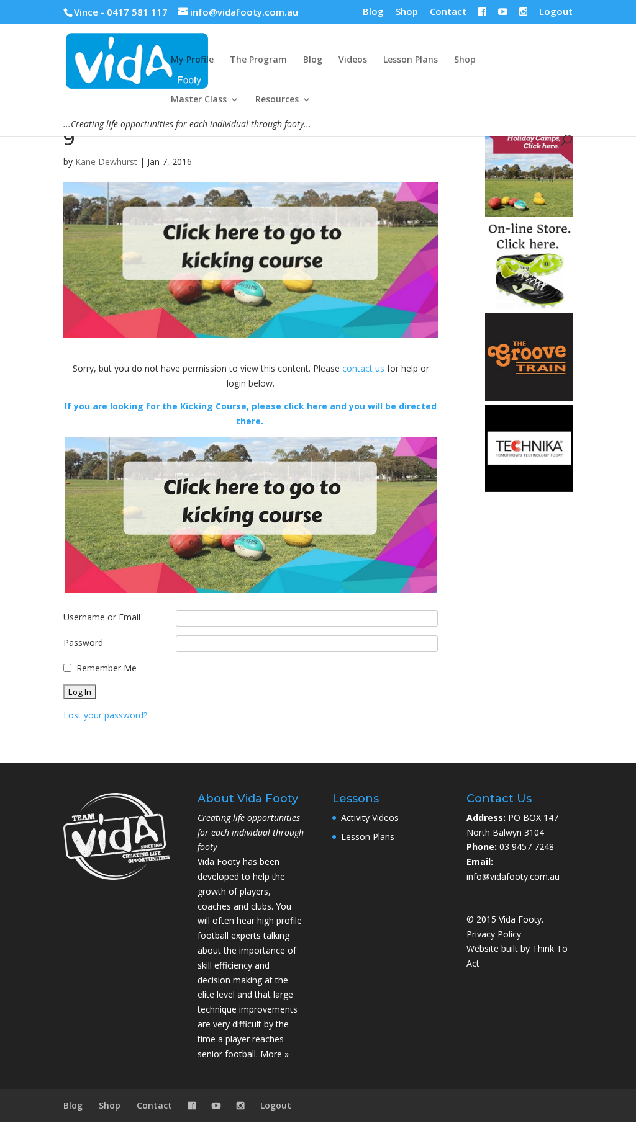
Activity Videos (370, 817)
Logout (556, 12)
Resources (277, 100)
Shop (407, 12)
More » (274, 1054)
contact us (363, 368)
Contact (448, 12)
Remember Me (106, 668)
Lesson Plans (410, 60)
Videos (352, 60)
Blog (373, 12)
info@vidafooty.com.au (513, 876)
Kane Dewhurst (106, 162)
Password (83, 642)
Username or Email (101, 617)
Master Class (199, 100)
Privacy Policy (493, 934)
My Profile (192, 60)
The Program (258, 60)
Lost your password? (105, 715)
